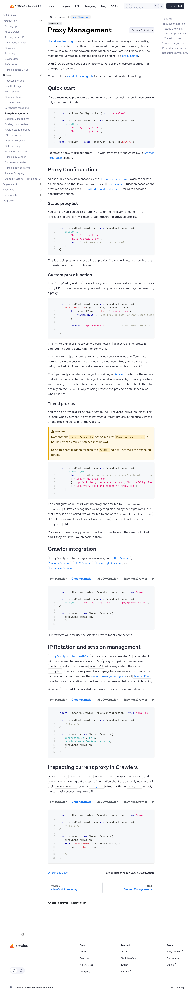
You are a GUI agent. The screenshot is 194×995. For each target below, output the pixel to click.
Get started (175, 6)
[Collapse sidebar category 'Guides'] (40, 75)
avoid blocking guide (80, 76)
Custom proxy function (176, 33)
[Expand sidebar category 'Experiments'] (40, 195)
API (77, 6)
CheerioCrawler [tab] (81, 578)
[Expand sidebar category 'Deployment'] (40, 184)
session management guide (108, 676)
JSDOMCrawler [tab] (107, 578)
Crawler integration (173, 43)
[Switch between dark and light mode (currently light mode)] (17, 970)
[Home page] (51, 17)
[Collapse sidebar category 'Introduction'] (40, 20)
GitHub (170, 965)
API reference (86, 965)
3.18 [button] (113, 6)
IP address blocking (60, 41)
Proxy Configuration (173, 23)
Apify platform (174, 951)
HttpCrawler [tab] (58, 578)
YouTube (125, 971)
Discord (124, 951)
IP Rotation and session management (176, 47)
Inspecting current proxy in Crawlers (176, 52)
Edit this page (60, 872)
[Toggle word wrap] (144, 303)
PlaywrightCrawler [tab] (134, 578)
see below (100, 442)
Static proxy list (173, 28)
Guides (83, 951)
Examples (64, 6)
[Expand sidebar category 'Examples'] (40, 189)
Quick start (168, 18)
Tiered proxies (172, 38)
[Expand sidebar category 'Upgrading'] (40, 200)
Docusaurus (173, 958)
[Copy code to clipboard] (149, 112)
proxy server (130, 55)
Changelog (90, 6)
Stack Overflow (128, 958)
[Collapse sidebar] (22, 934)
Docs (51, 6)
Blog (103, 6)
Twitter (124, 965)
